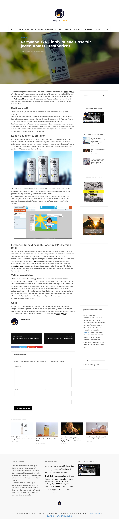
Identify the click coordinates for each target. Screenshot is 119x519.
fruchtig (49, 475)
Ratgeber (66, 484)
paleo (54, 484)
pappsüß (59, 484)
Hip (56, 479)
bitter (61, 466)
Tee (73, 486)
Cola (65, 466)
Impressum (86, 332)
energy (56, 470)
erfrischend (65, 469)
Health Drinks (78, 29)
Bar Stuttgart (51, 466)
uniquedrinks (25, 51)
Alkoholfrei (29, 29)
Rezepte (60, 29)
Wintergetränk (54, 492)
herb (47, 479)
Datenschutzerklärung (59, 516)
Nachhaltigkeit (49, 484)
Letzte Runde (89, 29)
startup (66, 486)
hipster (61, 479)
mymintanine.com (17, 266)
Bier (57, 466)
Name (16, 389)
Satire (46, 486)
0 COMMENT (41, 51)
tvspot (62, 490)
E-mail (46, 389)
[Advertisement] (94, 272)
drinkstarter (47, 469)
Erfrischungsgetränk (53, 473)
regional (71, 484)
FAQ (63, 472)
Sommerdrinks (59, 486)
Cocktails (68, 29)
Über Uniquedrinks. (20, 2)
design (71, 466)
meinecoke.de (69, 92)
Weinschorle (47, 492)
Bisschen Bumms (50, 29)
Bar (46, 466)
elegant (51, 469)
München (59, 481)
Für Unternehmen (30, 2)
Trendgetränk (54, 489)
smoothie (51, 486)
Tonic (46, 489)
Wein (68, 490)
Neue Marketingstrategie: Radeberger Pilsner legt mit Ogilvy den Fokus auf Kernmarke (71, 439)
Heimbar (72, 476)
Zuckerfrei (61, 492)
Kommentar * (18, 366)
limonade (68, 479)
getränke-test (65, 476)
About (98, 29)
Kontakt (12, 2)
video (66, 489)
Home (21, 29)
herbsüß (52, 479)
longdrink (47, 481)
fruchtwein (57, 476)
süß (70, 486)
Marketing (24, 37)
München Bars (66, 481)
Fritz (65, 473)
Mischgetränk (53, 481)
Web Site (17, 397)
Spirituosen (39, 29)
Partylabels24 (19, 99)
